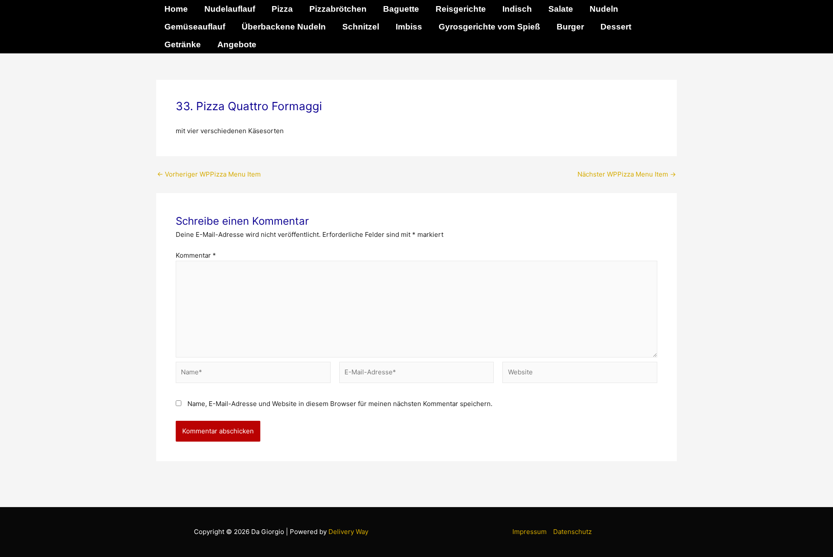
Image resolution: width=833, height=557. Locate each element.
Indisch (517, 8)
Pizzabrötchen (338, 8)
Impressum (529, 532)
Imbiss (409, 26)
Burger (570, 26)
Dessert (615, 26)
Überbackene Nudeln (284, 26)
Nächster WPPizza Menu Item (626, 174)
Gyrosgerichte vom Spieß (489, 26)
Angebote (236, 44)
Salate (560, 8)
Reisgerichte (461, 8)
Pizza (282, 8)
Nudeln (604, 8)
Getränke (182, 44)
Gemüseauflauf (194, 26)
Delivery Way (348, 532)
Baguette (401, 8)
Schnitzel (360, 26)
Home (176, 8)
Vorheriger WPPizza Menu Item (209, 174)
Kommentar (196, 255)
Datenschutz (572, 532)
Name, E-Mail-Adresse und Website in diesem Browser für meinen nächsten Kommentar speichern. (339, 404)
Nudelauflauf (229, 8)
